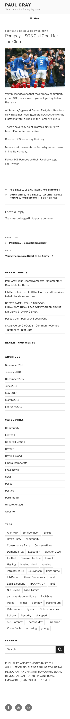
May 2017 (11, 393)
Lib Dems (12, 577)
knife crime (53, 571)
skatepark (42, 615)
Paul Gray (18, 5)
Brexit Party (14, 539)
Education (34, 551)
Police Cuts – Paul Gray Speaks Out (26, 318)
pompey (15, 198)
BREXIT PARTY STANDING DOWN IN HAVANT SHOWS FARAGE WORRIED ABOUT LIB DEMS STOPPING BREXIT (33, 307)
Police (8, 483)
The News (14, 151)
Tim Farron (53, 622)
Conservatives (43, 545)
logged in (25, 218)
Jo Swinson (35, 571)
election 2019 (53, 551)
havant (49, 558)
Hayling (47, 195)
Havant (9, 449)
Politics (9, 490)
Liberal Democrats (16, 462)
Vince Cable (14, 628)
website (10, 511)
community (17, 195)
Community (12, 428)
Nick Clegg (13, 590)
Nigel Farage (31, 590)
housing (46, 564)
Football (16, 190)
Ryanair (31, 609)
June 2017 (11, 386)
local (58, 195)
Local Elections (16, 583)
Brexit (47, 532)
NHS (52, 583)
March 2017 (12, 400)
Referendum (14, 609)
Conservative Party (18, 545)
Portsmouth (51, 190)
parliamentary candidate (21, 596)
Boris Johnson (30, 532)
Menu (37, 18)
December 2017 (14, 379)
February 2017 (13, 406)
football (33, 195)
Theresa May (35, 622)
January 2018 (13, 372)
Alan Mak (12, 532)
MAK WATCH (38, 583)
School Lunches (49, 609)
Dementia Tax (15, 551)
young (45, 628)
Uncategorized (14, 504)
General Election (15, 442)
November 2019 (14, 365)
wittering (31, 628)
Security (26, 615)
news (8, 476)
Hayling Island (13, 455)
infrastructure (15, 571)
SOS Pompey (49, 198)
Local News (33, 190)
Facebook (45, 159)
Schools (12, 615)
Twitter (14, 163)
